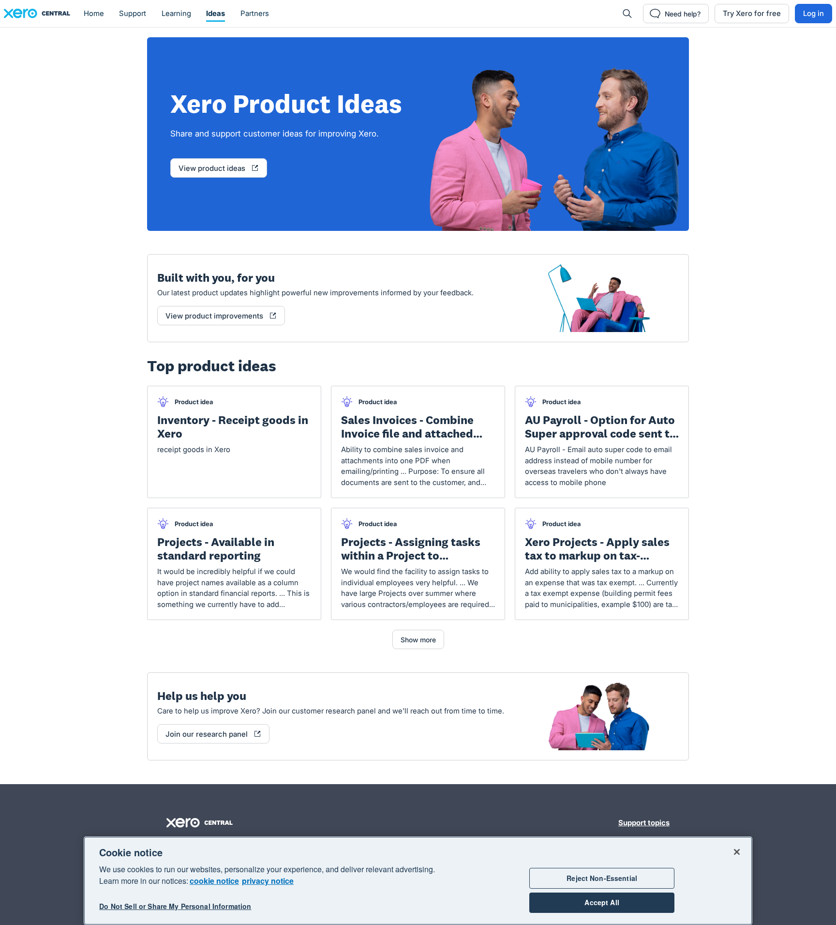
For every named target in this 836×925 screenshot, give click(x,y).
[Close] (736, 852)
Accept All (601, 903)
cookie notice (214, 880)
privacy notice (268, 880)
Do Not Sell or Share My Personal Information (175, 906)
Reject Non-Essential (602, 878)
